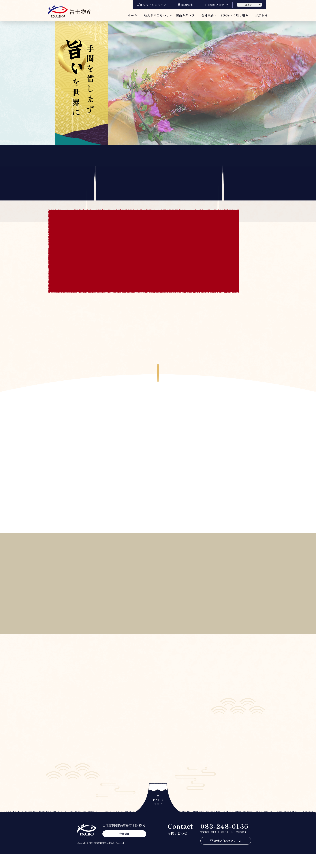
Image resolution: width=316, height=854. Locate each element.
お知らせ (261, 15)
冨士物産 (80, 11)
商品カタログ (185, 15)
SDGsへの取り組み (235, 15)
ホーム (132, 15)
